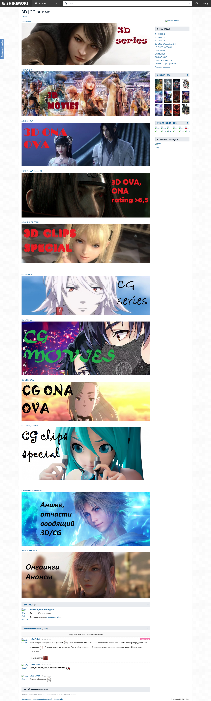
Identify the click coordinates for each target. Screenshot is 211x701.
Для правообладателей (42, 699)
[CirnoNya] (187, 131)
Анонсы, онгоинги (29, 550)
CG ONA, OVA (28, 379)
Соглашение (26, 699)
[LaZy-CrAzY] (158, 144)
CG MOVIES (27, 319)
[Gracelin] (175, 128)
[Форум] (197, 3)
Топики (30, 604)
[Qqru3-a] (163, 131)
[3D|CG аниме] (172, 21)
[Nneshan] (163, 128)
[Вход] (205, 3)
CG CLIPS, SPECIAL (30, 425)
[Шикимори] (15, 3)
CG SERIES (27, 274)
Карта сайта (58, 699)
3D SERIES (26, 21)
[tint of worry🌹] (187, 128)
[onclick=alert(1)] (157, 128)
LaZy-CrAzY (35, 639)
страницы (50, 617)
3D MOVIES (27, 69)
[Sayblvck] (181, 131)
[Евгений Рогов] (157, 131)
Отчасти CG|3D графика (32, 490)
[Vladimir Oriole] (169, 131)
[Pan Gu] (175, 131)
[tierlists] (181, 128)
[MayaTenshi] (169, 128)
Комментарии (35, 628)
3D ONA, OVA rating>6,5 (32, 170)
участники (167, 123)
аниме (164, 75)
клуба (57, 617)
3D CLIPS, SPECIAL (30, 222)
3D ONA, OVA (27, 121)
